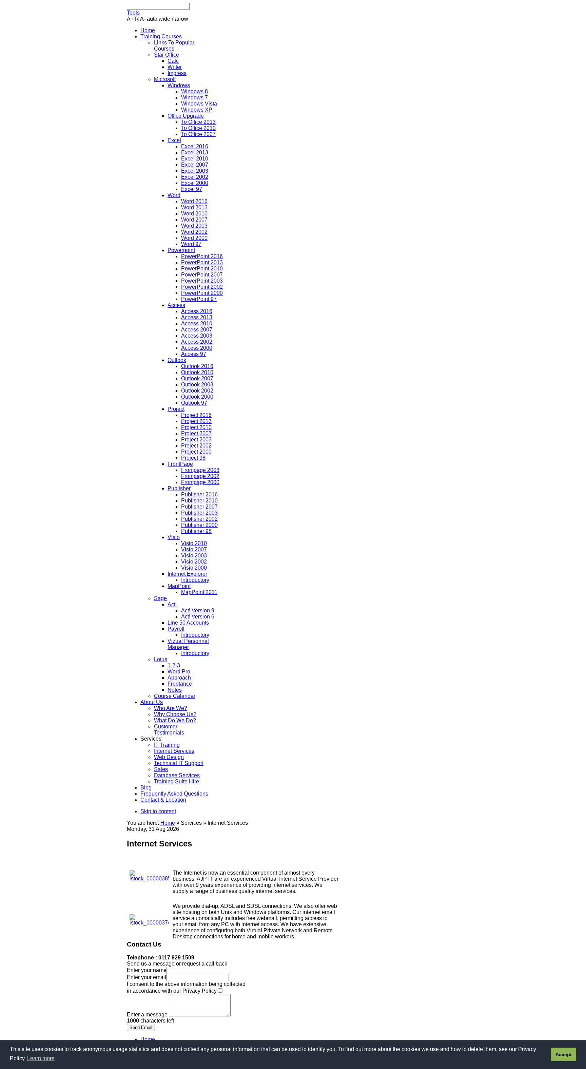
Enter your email (146, 977)
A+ (130, 19)
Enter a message (148, 1014)
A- (142, 19)
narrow (180, 19)
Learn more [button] (41, 1058)
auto (152, 19)
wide (164, 19)
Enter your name (147, 970)
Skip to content (158, 811)
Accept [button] (563, 1054)
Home (167, 823)
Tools (133, 13)
